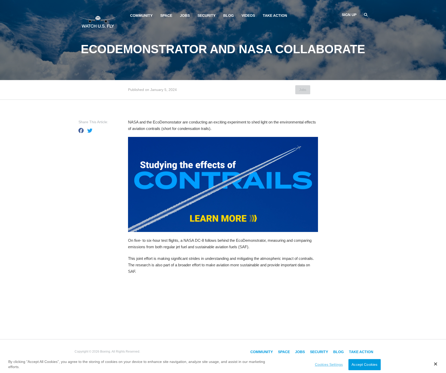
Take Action (275, 15)
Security (206, 15)
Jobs (185, 15)
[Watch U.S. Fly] (97, 20)
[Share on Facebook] (81, 131)
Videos (248, 15)
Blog (228, 15)
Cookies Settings (329, 364)
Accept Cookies (364, 364)
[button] (435, 364)
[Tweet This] (89, 131)
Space (166, 15)
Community (141, 15)
